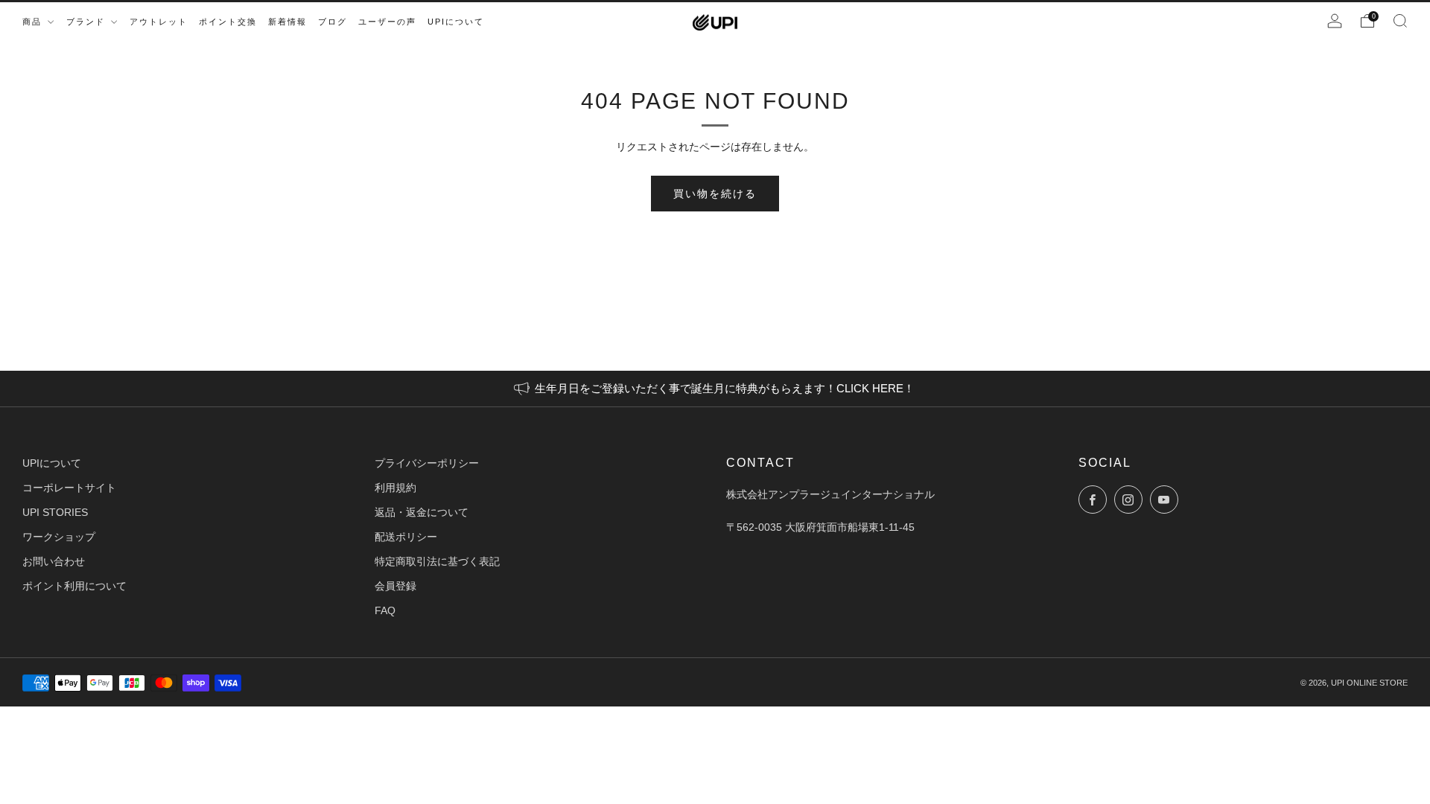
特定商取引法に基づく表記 (437, 561)
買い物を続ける (715, 194)
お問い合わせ (53, 561)
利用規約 (395, 488)
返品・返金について (421, 512)
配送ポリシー (406, 537)
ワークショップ (58, 537)
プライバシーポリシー (427, 463)
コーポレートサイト (69, 488)
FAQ (385, 610)
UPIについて (51, 463)
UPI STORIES (55, 512)
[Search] (1400, 20)
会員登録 (395, 586)
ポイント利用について (74, 586)
